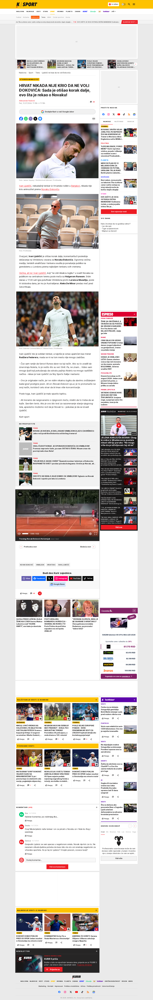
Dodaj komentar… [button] (34, 860)
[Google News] (134, 114)
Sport (31, 73)
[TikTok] (123, 114)
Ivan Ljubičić (25, 186)
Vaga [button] (134, 832)
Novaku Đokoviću (50, 189)
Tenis (38, 73)
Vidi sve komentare (57, 867)
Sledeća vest (85, 547)
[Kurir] (26, 4)
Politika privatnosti (94, 986)
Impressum (59, 986)
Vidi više (118, 858)
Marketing (42, 986)
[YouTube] (118, 114)
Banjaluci (75, 186)
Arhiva (83, 986)
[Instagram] (108, 114)
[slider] (25, 533)
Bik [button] (107, 832)
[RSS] (129, 114)
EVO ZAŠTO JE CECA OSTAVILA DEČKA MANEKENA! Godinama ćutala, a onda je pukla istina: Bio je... (62, 22)
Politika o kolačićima (71, 986)
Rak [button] (118, 832)
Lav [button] (123, 832)
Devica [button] (128, 832)
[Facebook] (103, 114)
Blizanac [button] (113, 832)
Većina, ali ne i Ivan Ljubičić (32, 273)
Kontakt (50, 986)
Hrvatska (51, 565)
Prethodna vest (30, 547)
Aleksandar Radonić (27, 101)
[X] (113, 114)
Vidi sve (118, 527)
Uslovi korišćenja (108, 986)
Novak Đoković (26, 565)
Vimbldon (40, 565)
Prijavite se (55, 969)
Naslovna (22, 73)
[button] (92, 102)
